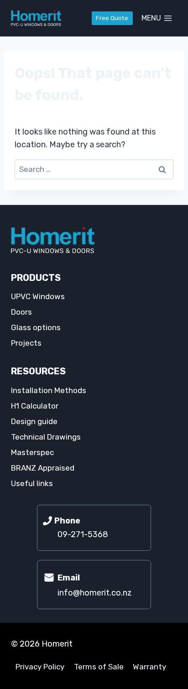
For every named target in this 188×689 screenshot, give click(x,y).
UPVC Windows (38, 296)
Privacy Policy (40, 666)
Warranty (149, 666)
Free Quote (112, 17)
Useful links (32, 483)
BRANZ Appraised (42, 467)
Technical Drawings (46, 436)
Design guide (34, 421)
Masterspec (32, 452)
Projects (26, 342)
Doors (21, 311)
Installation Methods (48, 390)
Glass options (36, 327)
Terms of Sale (99, 666)
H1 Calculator (34, 405)
